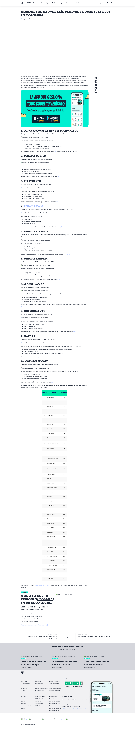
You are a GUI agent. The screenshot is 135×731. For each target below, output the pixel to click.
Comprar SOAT (24, 681)
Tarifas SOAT (24, 693)
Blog (22, 698)
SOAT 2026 (38, 681)
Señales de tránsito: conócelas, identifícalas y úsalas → (94, 637)
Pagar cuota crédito (107, 3)
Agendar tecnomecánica (55, 698)
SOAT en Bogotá (39, 698)
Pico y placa (23, 703)
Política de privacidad (54, 683)
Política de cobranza (53, 686)
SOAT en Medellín (39, 703)
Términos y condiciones (54, 681)
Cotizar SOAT (24, 688)
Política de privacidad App (55, 688)
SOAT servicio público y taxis (41, 688)
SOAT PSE (23, 690)
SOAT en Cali (38, 701)
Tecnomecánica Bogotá (54, 705)
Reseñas (23, 708)
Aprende (23, 701)
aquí (22, 306)
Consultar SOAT (24, 686)
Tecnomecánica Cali (54, 710)
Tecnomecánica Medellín (55, 708)
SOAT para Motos (39, 683)
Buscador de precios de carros (27, 705)
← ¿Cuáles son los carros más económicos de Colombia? (40, 637)
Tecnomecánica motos (54, 701)
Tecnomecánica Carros (54, 703)
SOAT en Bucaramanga (40, 705)
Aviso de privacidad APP (54, 690)
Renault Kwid (33, 206)
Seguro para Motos (39, 690)
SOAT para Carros (39, 686)
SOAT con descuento (25, 683)
